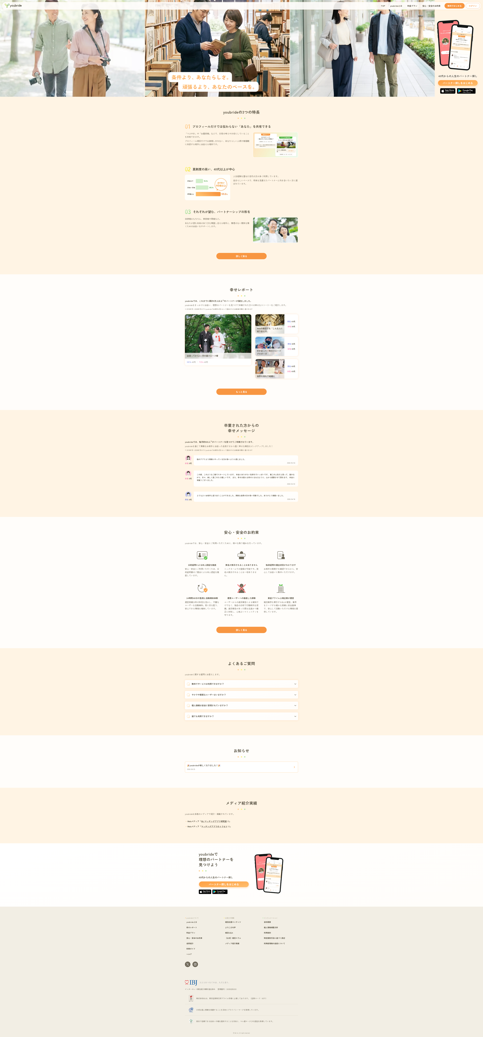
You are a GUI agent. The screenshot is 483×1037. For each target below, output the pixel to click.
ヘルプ (189, 954)
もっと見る (241, 391)
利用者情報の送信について (274, 943)
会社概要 (267, 922)
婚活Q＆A (229, 932)
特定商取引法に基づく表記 (274, 938)
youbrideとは (396, 5)
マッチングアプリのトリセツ (214, 826)
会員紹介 (189, 943)
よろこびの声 (230, 927)
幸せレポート (191, 927)
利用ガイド (190, 948)
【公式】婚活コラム (233, 938)
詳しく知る (241, 256)
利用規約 (267, 932)
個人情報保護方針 (271, 927)
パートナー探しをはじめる (458, 83)
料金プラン (412, 5)
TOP (383, 5)
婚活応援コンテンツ (233, 922)
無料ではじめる (455, 5)
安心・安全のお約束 (431, 5)
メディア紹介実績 (232, 943)
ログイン (473, 5)
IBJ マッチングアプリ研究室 (214, 821)
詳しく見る (241, 630)
